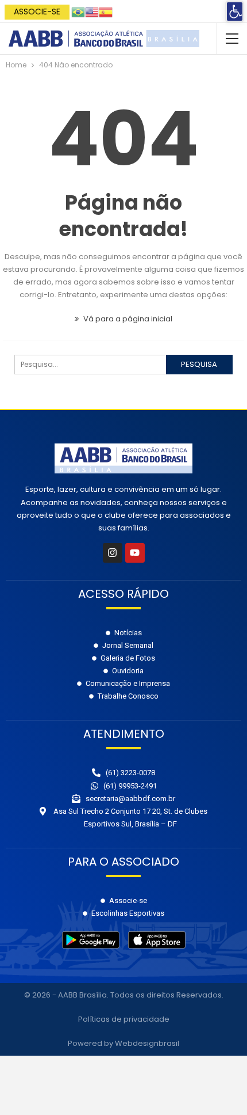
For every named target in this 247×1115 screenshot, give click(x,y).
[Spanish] (106, 11)
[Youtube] (135, 553)
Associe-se (37, 11)
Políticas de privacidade (123, 1019)
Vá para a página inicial (127, 318)
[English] (92, 11)
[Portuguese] (78, 11)
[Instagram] (112, 553)
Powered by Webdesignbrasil (123, 1043)
